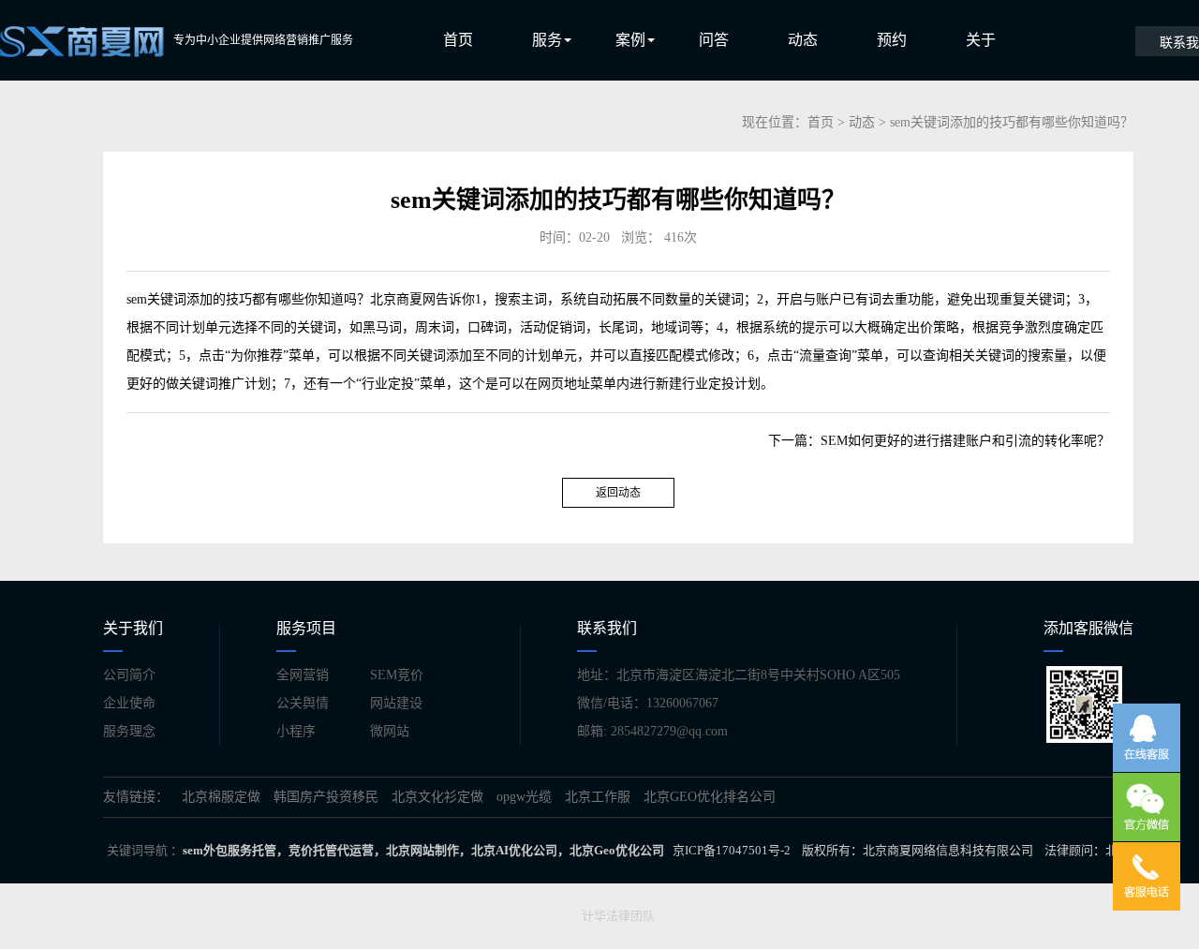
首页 (458, 40)
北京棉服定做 (221, 797)
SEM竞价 (396, 675)
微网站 (389, 731)
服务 (547, 40)
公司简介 (129, 675)
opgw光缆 (524, 797)
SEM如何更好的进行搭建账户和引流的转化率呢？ (965, 441)
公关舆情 (302, 703)
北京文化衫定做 (437, 797)
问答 (714, 40)
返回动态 (618, 492)
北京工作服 (597, 797)
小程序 (296, 731)
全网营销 (302, 675)
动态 (803, 40)
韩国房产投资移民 (326, 797)
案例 (630, 40)
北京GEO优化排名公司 (710, 797)
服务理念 (129, 731)
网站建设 (396, 703)
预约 (892, 40)
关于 (981, 40)
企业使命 (129, 703)
